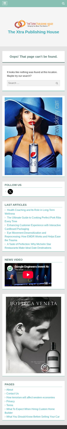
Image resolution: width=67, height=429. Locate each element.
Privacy (10, 401)
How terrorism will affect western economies (30, 397)
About (9, 389)
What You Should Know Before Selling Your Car (33, 416)
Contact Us (12, 393)
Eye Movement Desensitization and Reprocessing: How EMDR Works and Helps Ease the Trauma (33, 236)
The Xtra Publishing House (33, 32)
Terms (9, 405)
